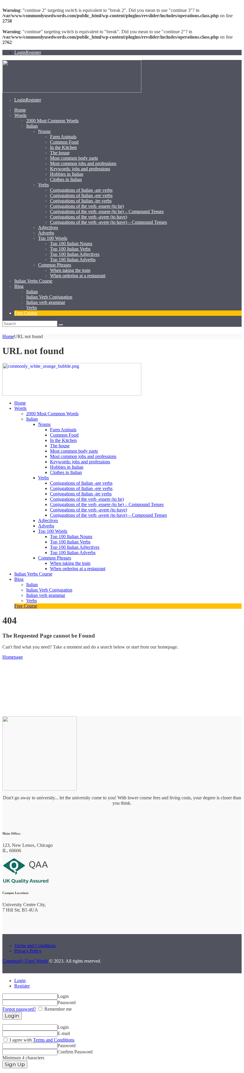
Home (8, 336)
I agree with (41, 1039)
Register (22, 985)
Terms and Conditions (35, 945)
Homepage (12, 657)
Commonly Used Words (25, 960)
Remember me (57, 1009)
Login (20, 980)
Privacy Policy (28, 950)
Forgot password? (19, 1009)
